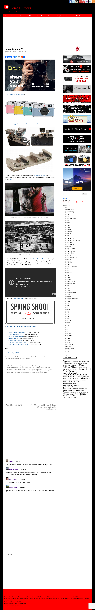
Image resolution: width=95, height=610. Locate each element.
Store (12, 15)
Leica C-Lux (68, 216)
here (11, 179)
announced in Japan (39, 175)
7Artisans (66, 361)
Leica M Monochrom (70, 239)
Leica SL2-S (68, 316)
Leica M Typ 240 (69, 242)
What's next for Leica (69, 397)
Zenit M (67, 352)
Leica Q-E (67, 287)
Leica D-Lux (68, 226)
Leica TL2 (67, 331)
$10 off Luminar (13, 338)
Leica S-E (67, 309)
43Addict (78, 15)
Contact (85, 15)
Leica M (67, 235)
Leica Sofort (68, 326)
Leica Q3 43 (68, 296)
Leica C (67, 215)
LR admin (9, 51)
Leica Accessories (69, 211)
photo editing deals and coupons (71, 385)
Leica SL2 (67, 315)
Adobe (80, 361)
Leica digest (35, 357)
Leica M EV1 (68, 237)
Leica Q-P (67, 289)
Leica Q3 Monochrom (70, 300)
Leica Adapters (83, 367)
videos (72, 394)
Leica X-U (67, 342)
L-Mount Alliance (69, 209)
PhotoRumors (31, 15)
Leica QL (67, 303)
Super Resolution (18, 298)
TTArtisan (66, 394)
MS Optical (65, 381)
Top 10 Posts (68, 350)
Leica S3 (67, 311)
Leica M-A (68, 246)
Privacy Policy (60, 598)
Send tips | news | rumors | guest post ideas (74, 202)
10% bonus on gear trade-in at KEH (18, 343)
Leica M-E (68, 250)
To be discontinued (68, 392)
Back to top (10, 554)
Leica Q (67, 285)
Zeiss (78, 397)
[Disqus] (30, 481)
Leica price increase (83, 376)
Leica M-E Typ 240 (70, 252)
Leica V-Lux (68, 333)
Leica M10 (68, 255)
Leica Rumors (20, 8)
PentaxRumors (41, 15)
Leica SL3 (67, 318)
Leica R (67, 305)
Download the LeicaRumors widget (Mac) (13, 601)
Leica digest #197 (13, 353)
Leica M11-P (68, 270)
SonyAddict (60, 15)
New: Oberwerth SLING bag (15, 405)
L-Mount (81, 365)
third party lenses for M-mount (74, 390)
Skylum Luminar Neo (67, 388)
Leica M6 (67, 276)
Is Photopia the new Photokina (15, 94)
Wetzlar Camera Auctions (78, 395)
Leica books (67, 369)
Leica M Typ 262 (69, 244)
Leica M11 (68, 265)
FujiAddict (51, 15)
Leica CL (67, 220)
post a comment (26, 358)
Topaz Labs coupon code (81, 392)
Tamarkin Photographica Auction (80, 388)
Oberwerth (76, 382)
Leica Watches (68, 335)
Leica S (67, 307)
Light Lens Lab (82, 380)
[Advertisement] (30, 33)
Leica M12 (68, 274)
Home (7, 15)
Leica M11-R (68, 272)
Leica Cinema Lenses (70, 218)
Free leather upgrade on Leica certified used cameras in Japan (24, 124)
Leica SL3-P (68, 320)
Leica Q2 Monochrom (70, 292)
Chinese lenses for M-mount (72, 363)
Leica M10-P (68, 261)
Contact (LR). (24, 603)
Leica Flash (68, 229)
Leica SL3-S (68, 322)
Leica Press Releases (70, 283)
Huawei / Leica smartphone (69, 365)
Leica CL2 (68, 222)
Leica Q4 (67, 302)
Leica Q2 (67, 290)
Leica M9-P (68, 279)
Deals (66, 207)
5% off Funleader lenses (15, 336)
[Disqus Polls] (30, 435)
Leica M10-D (68, 259)
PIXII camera (85, 387)
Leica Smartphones (70, 324)
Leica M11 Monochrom (71, 266)
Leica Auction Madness (71, 213)
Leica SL (67, 313)
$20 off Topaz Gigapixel (15, 340)
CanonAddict (69, 15)
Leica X (67, 337)
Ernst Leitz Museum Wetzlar (38, 259)
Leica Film (68, 228)
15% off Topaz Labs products (16, 332)
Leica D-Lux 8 (75, 369)
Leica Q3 (67, 294)
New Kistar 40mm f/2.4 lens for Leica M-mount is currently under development (43, 407)
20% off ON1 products (14, 334)
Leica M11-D (68, 268)
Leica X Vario (68, 339)
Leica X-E (67, 340)
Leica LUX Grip (69, 233)
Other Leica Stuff (21, 357)
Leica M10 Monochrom (71, 257)
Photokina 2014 (77, 387)
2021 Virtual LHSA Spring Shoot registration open (21, 326)
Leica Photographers (70, 281)
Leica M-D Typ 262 (70, 248)
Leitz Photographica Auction (70, 380)
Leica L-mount (70, 373)
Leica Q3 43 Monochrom (71, 298)
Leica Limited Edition (75, 374)
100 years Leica (74, 361)
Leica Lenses (68, 231)
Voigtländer (80, 394)
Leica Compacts (69, 224)
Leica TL (67, 329)
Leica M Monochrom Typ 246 (72, 240)
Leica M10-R (68, 263)
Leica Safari (71, 378)
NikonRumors (20, 15)
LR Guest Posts (69, 344)
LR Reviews (68, 346)
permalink (48, 357)
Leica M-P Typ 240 (70, 253)
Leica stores (85, 378)
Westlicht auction (67, 396)
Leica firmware (70, 371)
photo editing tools (68, 387)
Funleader (85, 363)
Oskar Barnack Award (69, 383)
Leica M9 (67, 278)
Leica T (67, 328)
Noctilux (71, 382)
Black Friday (85, 361)
